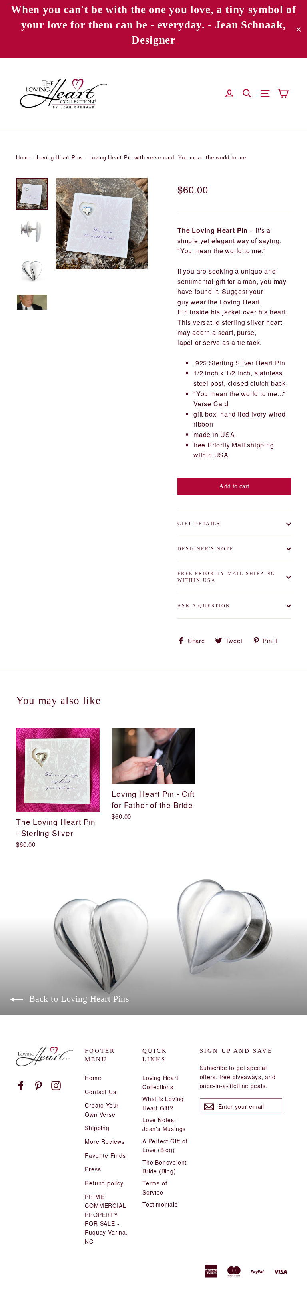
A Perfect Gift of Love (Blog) (165, 1145)
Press (93, 1169)
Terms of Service (154, 1187)
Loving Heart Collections (160, 1082)
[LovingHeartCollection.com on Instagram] (56, 1085)
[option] (102, 223)
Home (23, 157)
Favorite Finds (105, 1155)
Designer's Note (205, 549)
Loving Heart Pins (60, 157)
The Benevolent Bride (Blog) (164, 1166)
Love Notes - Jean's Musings (164, 1124)
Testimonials (160, 1204)
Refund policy (104, 1183)
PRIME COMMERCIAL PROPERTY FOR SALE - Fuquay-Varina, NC (106, 1219)
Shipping (97, 1128)
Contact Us (100, 1092)
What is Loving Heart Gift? (163, 1103)
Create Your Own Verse (102, 1109)
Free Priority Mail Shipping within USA (226, 577)
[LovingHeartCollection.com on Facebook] (21, 1085)
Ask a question (204, 606)
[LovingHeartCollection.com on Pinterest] (38, 1085)
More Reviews (105, 1141)
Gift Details (199, 523)
